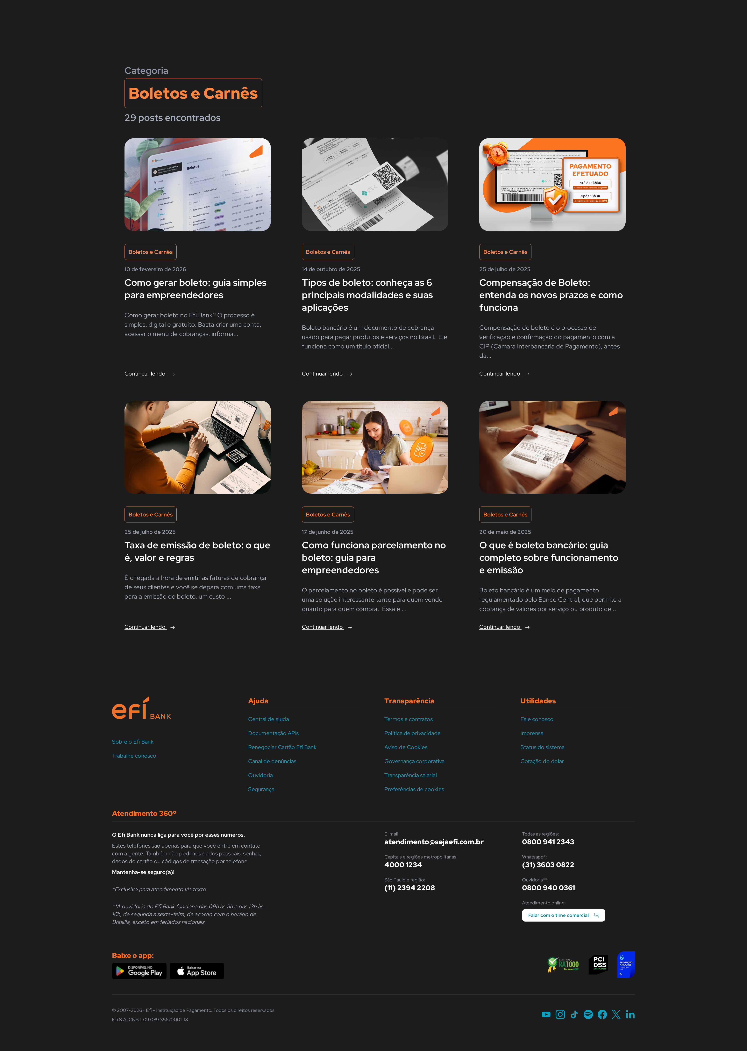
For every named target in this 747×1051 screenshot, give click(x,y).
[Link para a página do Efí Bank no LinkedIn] (630, 1015)
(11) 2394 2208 (409, 887)
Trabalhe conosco (134, 755)
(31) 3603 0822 (548, 864)
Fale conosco (537, 719)
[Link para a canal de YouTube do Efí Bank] (546, 1015)
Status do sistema (543, 747)
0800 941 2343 (548, 841)
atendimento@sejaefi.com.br (434, 841)
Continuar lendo (145, 373)
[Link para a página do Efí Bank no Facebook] (602, 1015)
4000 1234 (403, 864)
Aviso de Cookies (405, 747)
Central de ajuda (268, 719)
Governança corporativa (414, 761)
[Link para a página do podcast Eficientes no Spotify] (588, 1015)
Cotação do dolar (542, 761)
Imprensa (532, 733)
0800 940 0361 (548, 887)
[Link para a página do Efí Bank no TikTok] (574, 1015)
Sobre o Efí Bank (132, 741)
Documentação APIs (273, 733)
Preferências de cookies (414, 789)
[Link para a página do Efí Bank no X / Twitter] (616, 1015)
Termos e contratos (408, 719)
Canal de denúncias (272, 761)
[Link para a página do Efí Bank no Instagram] (560, 1015)
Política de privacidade (412, 733)
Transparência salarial (410, 775)
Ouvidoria (260, 775)
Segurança (261, 789)
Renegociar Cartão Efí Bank (282, 747)
